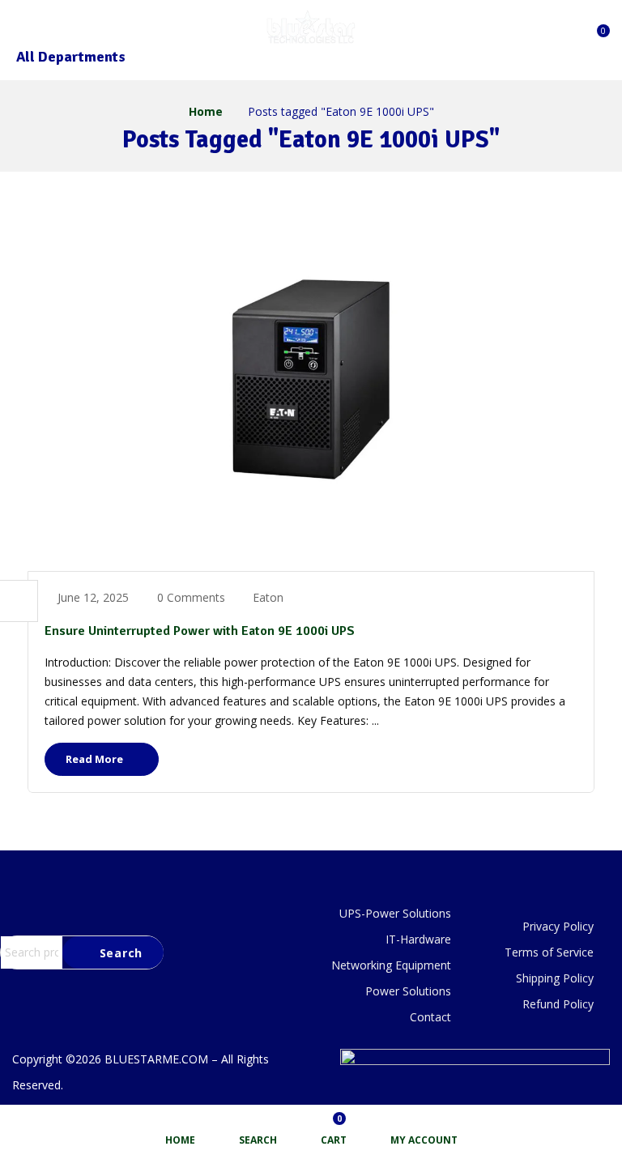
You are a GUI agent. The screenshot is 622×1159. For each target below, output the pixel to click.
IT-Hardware (418, 939)
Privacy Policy (558, 926)
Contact (430, 1017)
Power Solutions (408, 991)
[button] (595, 25)
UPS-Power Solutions (395, 913)
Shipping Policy (555, 978)
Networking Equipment (391, 965)
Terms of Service (549, 952)
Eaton (268, 597)
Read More (96, 759)
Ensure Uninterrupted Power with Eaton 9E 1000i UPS (200, 631)
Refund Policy (558, 1004)
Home (206, 111)
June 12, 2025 (93, 597)
